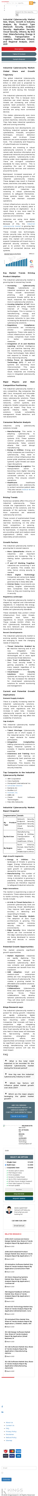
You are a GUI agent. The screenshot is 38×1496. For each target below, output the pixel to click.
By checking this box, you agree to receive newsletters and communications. (20, 1474)
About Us (9, 1422)
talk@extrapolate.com (10, 1396)
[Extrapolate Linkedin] (2, 1412)
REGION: (21, 1134)
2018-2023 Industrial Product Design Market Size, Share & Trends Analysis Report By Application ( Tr (19, 1254)
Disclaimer (10, 1434)
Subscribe (6, 1479)
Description (19, 49)
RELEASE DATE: (27, 1126)
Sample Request (19, 59)
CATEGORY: (23, 1138)
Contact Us (10, 1425)
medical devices (28, 490)
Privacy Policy (11, 1431)
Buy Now (19, 1189)
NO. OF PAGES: (24, 1130)
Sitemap (9, 1440)
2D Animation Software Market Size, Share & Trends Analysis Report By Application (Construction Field (19, 1266)
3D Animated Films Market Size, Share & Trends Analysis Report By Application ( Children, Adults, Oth (18, 1321)
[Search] (17, 14)
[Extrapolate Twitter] (19, 1409)
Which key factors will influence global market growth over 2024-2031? (19, 1085)
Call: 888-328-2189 (19, 1221)
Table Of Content (19, 54)
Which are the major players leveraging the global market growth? (19, 1096)
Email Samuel (19, 1226)
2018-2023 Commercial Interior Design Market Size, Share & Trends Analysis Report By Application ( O (19, 1241)
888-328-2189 (7, 1398)
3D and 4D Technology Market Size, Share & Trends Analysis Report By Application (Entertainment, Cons (19, 1309)
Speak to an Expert (19, 1116)
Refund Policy (11, 1437)
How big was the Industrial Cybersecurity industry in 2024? (19, 1075)
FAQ (7, 1428)
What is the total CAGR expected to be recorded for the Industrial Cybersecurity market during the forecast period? (19, 1064)
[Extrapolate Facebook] (2, 1407)
